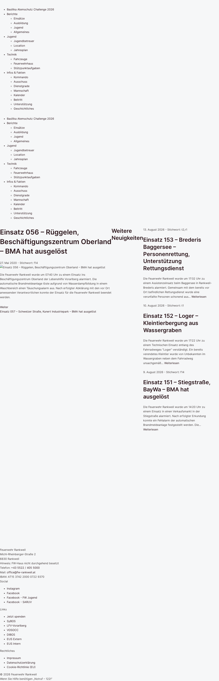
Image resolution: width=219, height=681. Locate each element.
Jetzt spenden (16, 616)
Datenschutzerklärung (21, 662)
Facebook (13, 593)
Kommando (21, 77)
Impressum (14, 658)
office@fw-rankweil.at (21, 572)
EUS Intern (14, 643)
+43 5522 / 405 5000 (25, 567)
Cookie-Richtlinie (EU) (21, 667)
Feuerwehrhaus (23, 63)
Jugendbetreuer (24, 41)
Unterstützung (23, 104)
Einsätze (19, 18)
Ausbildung (21, 23)
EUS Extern (14, 639)
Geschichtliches (24, 108)
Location (19, 45)
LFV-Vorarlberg (16, 625)
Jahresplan (21, 50)
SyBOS (11, 621)
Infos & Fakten (16, 72)
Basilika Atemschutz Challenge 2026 (30, 9)
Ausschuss (20, 81)
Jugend (18, 27)
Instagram (13, 588)
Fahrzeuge (20, 59)
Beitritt (18, 99)
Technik (12, 54)
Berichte (12, 14)
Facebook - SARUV (19, 602)
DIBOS (11, 634)
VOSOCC (12, 630)
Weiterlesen (198, 296)
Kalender (19, 95)
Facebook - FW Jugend (22, 597)
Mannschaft (21, 90)
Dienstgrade (21, 86)
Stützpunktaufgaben (27, 68)
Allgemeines (21, 32)
